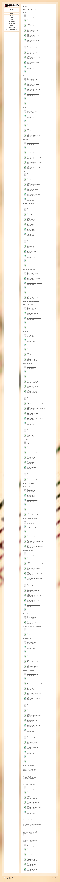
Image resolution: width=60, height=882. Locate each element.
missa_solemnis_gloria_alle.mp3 (33, 52)
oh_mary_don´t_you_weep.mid (32, 273)
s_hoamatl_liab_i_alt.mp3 (31, 859)
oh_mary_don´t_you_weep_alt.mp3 (33, 287)
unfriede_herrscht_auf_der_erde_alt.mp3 (34, 413)
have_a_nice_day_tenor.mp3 (32, 509)
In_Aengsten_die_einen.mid (32, 585)
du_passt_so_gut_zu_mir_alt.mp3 (33, 322)
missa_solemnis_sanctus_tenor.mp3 (33, 130)
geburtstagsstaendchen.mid (32, 705)
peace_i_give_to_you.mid (31, 642)
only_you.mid (29, 209)
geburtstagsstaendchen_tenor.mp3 (33, 725)
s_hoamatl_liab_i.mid (31, 845)
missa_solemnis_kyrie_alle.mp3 (33, 20)
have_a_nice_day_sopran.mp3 (32, 500)
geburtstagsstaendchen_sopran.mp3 (34, 715)
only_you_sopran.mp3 (31, 219)
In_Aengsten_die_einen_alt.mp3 (33, 600)
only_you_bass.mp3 (30, 234)
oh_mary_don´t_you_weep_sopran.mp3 (34, 283)
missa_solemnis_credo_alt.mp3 (33, 94)
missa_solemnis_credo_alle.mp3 (33, 84)
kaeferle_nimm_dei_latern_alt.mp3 (33, 802)
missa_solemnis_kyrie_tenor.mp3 (33, 35)
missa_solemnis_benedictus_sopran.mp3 (34, 152)
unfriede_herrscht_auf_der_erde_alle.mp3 (35, 403)
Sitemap (12, 877)
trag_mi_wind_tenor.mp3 (31, 462)
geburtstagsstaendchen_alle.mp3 (33, 710)
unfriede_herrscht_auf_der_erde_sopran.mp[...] (36, 408)
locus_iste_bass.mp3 (31, 265)
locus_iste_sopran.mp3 (31, 251)
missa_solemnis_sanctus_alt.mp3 (33, 125)
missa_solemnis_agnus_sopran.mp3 (34, 184)
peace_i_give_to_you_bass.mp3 (33, 666)
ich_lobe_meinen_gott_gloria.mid (33, 553)
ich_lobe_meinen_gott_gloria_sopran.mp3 (35, 563)
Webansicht (54, 877)
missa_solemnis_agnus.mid (32, 174)
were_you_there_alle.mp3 (32, 742)
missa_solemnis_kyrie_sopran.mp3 (33, 25)
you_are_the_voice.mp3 (31, 622)
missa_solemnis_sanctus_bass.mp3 (33, 135)
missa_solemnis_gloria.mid (32, 47)
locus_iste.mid (29, 241)
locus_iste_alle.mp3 (30, 246)
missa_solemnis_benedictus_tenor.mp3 (34, 162)
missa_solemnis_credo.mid (32, 79)
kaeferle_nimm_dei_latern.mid (32, 787)
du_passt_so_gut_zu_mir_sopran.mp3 (34, 318)
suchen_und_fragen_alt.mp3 (32, 381)
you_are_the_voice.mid (31, 617)
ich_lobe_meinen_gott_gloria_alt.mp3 (34, 568)
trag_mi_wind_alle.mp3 (31, 447)
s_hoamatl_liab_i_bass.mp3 (32, 869)
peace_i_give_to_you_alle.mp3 (32, 647)
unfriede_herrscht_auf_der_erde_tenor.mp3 (35, 418)
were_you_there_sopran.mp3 (32, 747)
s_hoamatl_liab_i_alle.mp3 (32, 849)
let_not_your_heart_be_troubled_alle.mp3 (35, 527)
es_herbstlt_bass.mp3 (31, 359)
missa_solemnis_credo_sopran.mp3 (33, 89)
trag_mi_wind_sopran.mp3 (32, 452)
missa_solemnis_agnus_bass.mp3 (33, 199)
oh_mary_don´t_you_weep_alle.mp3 (34, 278)
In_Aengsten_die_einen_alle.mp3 (33, 590)
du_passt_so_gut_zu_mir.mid (32, 308)
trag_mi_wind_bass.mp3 (31, 467)
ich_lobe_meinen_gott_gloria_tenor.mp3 (34, 573)
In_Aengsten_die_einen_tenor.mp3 (33, 605)
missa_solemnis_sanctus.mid (32, 111)
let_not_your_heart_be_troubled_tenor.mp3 (35, 541)
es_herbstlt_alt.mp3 (30, 349)
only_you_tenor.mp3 (31, 229)
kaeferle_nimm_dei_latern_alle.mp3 (33, 792)
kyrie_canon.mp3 (30, 435)
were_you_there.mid (31, 737)
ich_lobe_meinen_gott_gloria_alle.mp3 (34, 558)
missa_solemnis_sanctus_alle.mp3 (33, 116)
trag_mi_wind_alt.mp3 (31, 457)
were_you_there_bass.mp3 (32, 761)
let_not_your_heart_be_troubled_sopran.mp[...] (36, 531)
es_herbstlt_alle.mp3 (31, 340)
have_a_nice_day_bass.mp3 (32, 514)
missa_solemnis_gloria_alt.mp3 (33, 62)
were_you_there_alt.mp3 (31, 752)
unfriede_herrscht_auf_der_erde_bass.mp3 (35, 423)
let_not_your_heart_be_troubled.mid (33, 522)
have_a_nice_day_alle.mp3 (32, 495)
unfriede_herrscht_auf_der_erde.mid (34, 398)
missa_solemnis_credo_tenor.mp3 (33, 98)
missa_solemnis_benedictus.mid (33, 143)
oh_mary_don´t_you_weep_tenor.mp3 (34, 292)
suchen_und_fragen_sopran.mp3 (33, 376)
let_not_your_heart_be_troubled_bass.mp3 (35, 546)
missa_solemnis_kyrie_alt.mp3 (32, 30)
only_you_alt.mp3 (30, 224)
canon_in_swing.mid (31, 474)
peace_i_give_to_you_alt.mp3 (32, 656)
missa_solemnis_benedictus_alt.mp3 (34, 157)
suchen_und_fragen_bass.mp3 (32, 391)
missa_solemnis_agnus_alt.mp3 (33, 189)
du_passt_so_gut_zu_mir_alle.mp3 (33, 313)
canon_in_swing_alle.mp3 (32, 479)
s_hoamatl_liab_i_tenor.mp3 (32, 864)
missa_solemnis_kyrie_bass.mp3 (33, 40)
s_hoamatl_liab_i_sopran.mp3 (32, 854)
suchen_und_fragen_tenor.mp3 (33, 386)
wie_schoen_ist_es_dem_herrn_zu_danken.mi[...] (36, 629)
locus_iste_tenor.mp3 (31, 261)
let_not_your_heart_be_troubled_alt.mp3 (34, 536)
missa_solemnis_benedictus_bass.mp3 (34, 167)
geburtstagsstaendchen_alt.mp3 (33, 720)
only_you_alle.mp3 (30, 214)
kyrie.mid (28, 430)
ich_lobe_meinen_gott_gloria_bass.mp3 (34, 578)
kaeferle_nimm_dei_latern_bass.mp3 (34, 812)
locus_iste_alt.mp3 (30, 256)
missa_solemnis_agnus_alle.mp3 (33, 179)
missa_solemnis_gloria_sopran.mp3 (33, 57)
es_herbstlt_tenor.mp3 (31, 354)
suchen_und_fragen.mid (31, 367)
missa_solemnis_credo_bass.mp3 (33, 103)
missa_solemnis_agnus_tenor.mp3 (33, 194)
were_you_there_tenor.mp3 (32, 757)
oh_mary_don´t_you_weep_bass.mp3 (34, 297)
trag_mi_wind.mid (30, 443)
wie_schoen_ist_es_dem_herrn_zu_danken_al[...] (36, 634)
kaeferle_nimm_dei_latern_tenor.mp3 (34, 807)
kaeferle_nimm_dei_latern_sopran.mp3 (34, 797)
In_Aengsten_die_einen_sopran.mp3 (34, 595)
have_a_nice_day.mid (31, 490)
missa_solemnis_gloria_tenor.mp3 (33, 67)
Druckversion (7, 877)
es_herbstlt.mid (30, 335)
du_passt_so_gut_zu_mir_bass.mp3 (33, 327)
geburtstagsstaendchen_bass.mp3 (33, 730)
